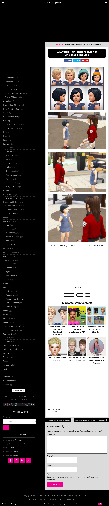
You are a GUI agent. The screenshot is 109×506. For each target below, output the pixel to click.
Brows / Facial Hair (10, 105)
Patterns (6, 284)
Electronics (9, 268)
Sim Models (8, 334)
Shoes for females (12, 326)
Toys (5, 373)
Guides (6, 191)
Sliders (6, 353)
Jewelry (8, 85)
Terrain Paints (8, 365)
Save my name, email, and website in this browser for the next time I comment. (73, 478)
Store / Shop (10, 214)
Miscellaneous (11, 89)
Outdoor (8, 179)
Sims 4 (88, 295)
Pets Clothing (10, 307)
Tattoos (6, 357)
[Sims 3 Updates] (19, 404)
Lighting (8, 272)
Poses (5, 315)
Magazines (7, 217)
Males (7, 341)
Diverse (6, 132)
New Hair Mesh (11, 198)
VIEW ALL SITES (18, 391)
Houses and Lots (10, 202)
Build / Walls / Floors (11, 109)
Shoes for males (11, 330)
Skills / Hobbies (9, 345)
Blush (7, 225)
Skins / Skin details (10, 349)
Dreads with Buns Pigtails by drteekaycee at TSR (77, 329)
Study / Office (10, 187)
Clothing (6, 121)
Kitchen (8, 167)
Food (5, 140)
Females (8, 337)
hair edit (80, 295)
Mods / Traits (8, 253)
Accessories (8, 78)
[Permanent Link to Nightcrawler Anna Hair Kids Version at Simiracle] (96, 355)
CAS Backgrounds (10, 117)
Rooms (6, 319)
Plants (5, 311)
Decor (7, 264)
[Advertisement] (54, 22)
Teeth (5, 361)
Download (76, 287)
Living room (10, 171)
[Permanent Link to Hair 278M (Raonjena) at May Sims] (57, 355)
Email (49, 465)
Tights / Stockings (12, 97)
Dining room (10, 155)
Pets (5, 288)
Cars (5, 113)
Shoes (5, 323)
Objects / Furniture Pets (14, 299)
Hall (7, 159)
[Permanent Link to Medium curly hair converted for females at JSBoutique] (57, 324)
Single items (10, 183)
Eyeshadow (10, 233)
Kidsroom (9, 163)
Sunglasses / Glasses (13, 93)
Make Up (6, 221)
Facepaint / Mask (12, 237)
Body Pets (9, 291)
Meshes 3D (7, 249)
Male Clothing (10, 128)
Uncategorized (9, 381)
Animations (7, 101)
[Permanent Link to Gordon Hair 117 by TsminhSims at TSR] (77, 355)
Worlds (6, 385)
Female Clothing (11, 124)
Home (53, 44)
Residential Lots (11, 210)
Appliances (9, 260)
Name (50, 456)
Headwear (9, 81)
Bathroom (9, 147)
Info (105, 504)
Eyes (5, 136)
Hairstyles (60, 44)
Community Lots (12, 206)
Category (6, 417)
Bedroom (9, 151)
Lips (7, 241)
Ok (100, 504)
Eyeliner (8, 229)
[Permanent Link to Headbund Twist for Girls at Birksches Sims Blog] (96, 324)
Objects (6, 256)
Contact (18, 440)
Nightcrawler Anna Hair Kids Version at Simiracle (96, 360)
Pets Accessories (12, 303)
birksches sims (69, 295)
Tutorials (6, 377)
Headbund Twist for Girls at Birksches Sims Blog (96, 329)
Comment (51, 435)
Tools (5, 369)
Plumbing (9, 280)
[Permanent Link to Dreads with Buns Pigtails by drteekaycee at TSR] (77, 324)
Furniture (6, 144)
